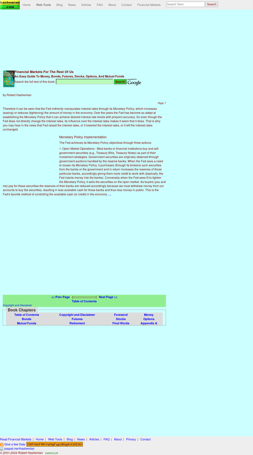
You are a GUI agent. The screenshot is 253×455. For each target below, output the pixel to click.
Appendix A (149, 323)
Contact (126, 5)
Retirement (77, 323)
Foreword (121, 315)
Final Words (120, 323)
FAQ (100, 5)
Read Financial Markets (15, 439)
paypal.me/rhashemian (19, 448)
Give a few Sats (14, 444)
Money (149, 315)
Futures (77, 319)
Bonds (26, 319)
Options (148, 319)
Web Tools (43, 5)
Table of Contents (26, 315)
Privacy (131, 439)
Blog (59, 5)
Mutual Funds (26, 323)
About (112, 5)
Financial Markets (149, 5)
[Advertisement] (84, 39)
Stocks (121, 319)
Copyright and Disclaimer (77, 315)
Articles (86, 5)
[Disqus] (84, 248)
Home (27, 5)
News (72, 5)
